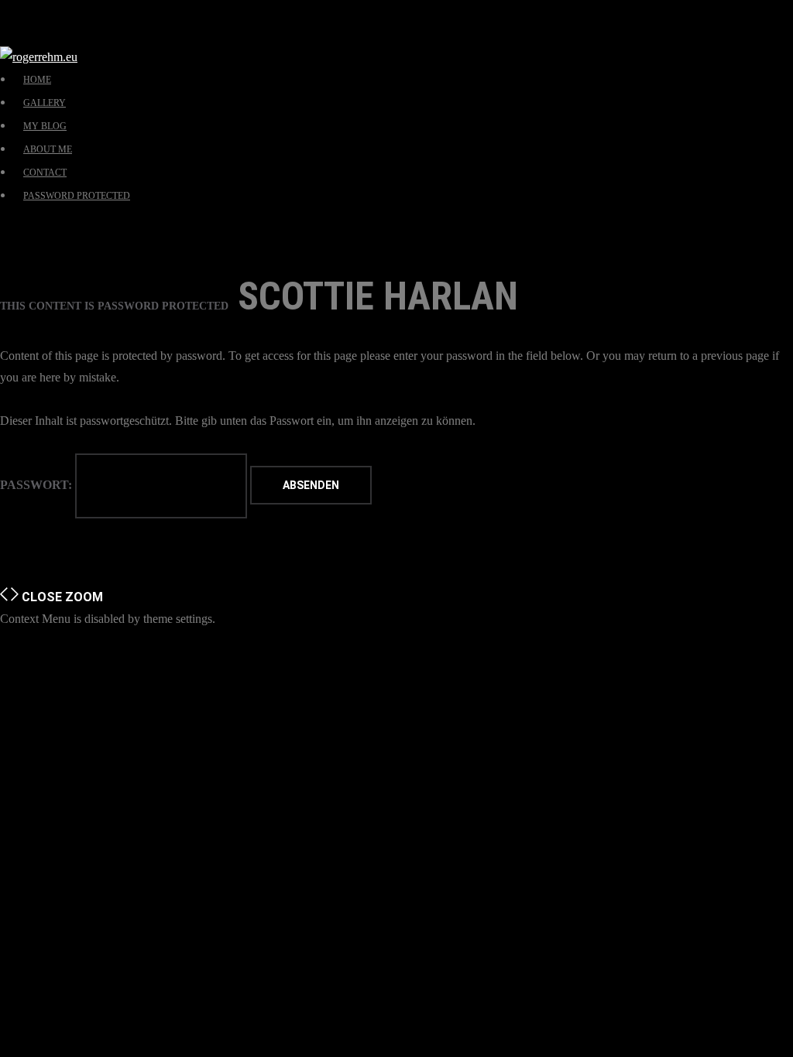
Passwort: (37, 484)
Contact (45, 172)
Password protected (76, 195)
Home (37, 79)
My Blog (45, 126)
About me (47, 149)
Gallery (44, 102)
